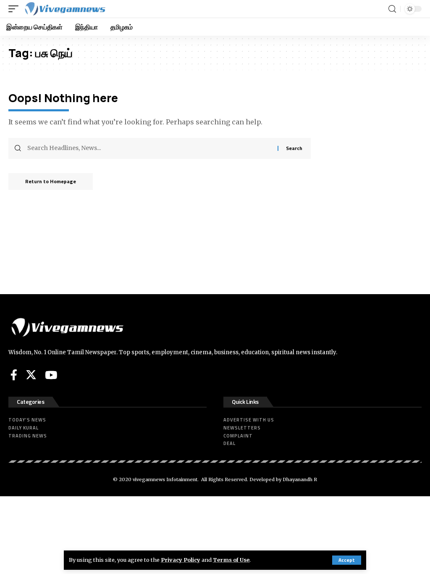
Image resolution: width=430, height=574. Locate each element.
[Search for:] (149, 148)
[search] (392, 9)
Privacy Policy (180, 559)
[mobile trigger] (15, 9)
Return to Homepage (50, 181)
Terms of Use (231, 559)
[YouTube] (51, 375)
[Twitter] (31, 375)
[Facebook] (13, 375)
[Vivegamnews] (65, 9)
